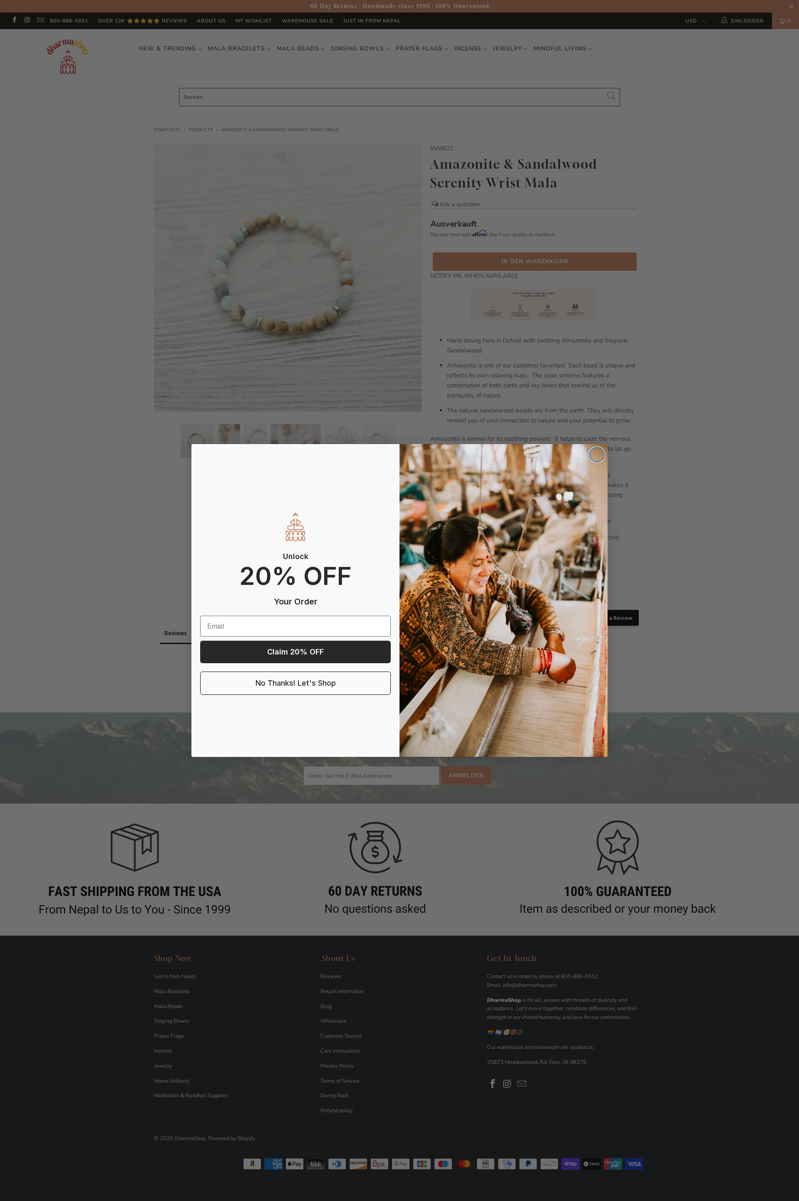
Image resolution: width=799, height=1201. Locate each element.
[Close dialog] (597, 454)
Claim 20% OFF (295, 651)
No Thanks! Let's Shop (296, 683)
